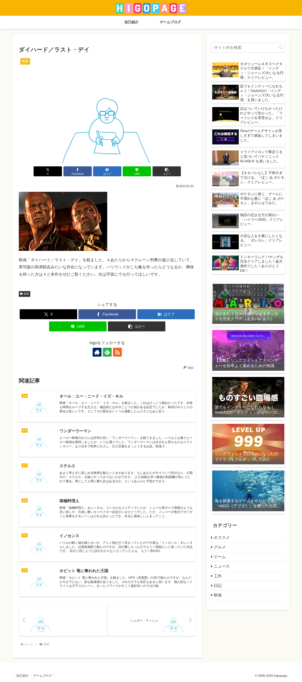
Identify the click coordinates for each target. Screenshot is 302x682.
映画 (26, 293)
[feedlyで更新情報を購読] (107, 352)
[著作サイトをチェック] (97, 352)
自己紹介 (22, 675)
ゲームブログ (42, 675)
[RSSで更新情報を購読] (117, 352)
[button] (167, 171)
